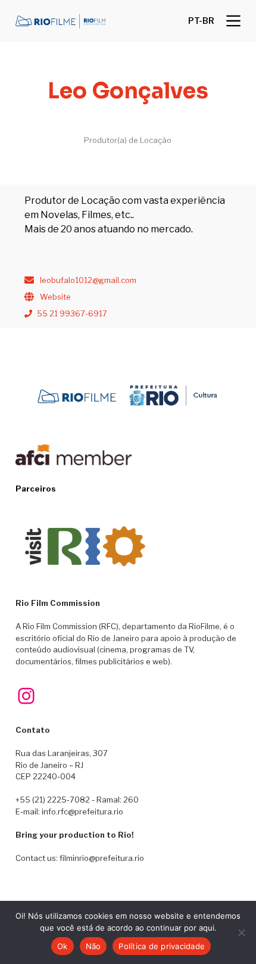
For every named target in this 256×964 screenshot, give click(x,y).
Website (55, 296)
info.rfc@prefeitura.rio (82, 811)
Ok (62, 946)
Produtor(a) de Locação (127, 140)
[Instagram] (26, 696)
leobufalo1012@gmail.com (88, 280)
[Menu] (233, 21)
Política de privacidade (161, 946)
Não (93, 946)
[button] (201, 21)
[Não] (241, 932)
